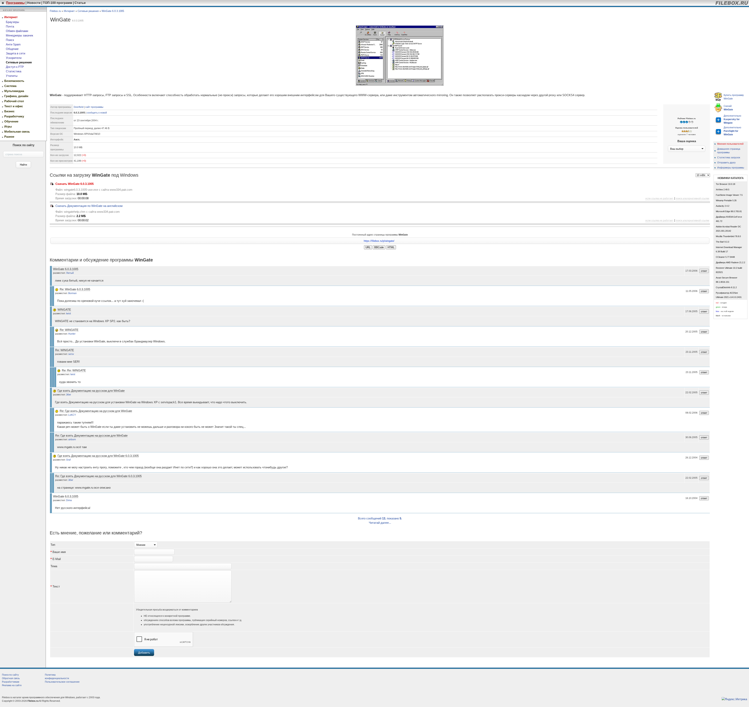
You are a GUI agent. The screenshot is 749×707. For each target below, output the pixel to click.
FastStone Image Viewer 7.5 (729, 195)
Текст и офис (13, 106)
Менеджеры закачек (19, 35)
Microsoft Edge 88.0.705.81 (729, 211)
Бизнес (9, 111)
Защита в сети (15, 53)
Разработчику (14, 116)
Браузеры (12, 22)
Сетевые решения (19, 62)
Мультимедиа (14, 91)
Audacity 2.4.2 (722, 206)
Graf (68, 459)
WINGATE (64, 309)
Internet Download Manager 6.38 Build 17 (729, 249)
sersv (71, 354)
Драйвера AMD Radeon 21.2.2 (730, 262)
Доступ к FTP (15, 66)
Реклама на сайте (12, 685)
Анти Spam (13, 44)
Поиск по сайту (23, 145)
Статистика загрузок (728, 157)
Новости (34, 2)
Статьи (80, 2)
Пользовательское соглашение (62, 681)
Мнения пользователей (730, 144)
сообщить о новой (97, 112)
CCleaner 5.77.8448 (725, 257)
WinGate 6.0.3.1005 (113, 11)
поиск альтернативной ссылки (692, 198)
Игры (8, 126)
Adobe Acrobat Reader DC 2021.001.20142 (728, 228)
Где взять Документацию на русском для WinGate (91, 390)
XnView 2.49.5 (722, 189)
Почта (10, 26)
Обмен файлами (17, 31)
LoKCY (72, 415)
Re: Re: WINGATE (74, 370)
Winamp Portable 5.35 (726, 200)
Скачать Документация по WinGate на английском (88, 205)
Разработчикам (10, 681)
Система (10, 86)
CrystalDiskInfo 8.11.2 (726, 287)
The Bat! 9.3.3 (722, 242)
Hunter (71, 333)
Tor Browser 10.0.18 (725, 184)
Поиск (10, 40)
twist (68, 313)
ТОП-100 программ (57, 2)
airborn (72, 439)
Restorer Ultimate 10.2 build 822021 (729, 270)
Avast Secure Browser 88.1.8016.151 (726, 279)
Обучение (11, 121)
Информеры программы (730, 167)
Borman (72, 293)
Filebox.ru (55, 11)
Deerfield (78, 107)
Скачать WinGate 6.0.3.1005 (74, 183)
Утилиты (12, 75)
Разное (9, 136)
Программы (15, 2)
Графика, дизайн (16, 96)
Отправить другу (726, 162)
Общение (12, 48)
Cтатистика (13, 71)
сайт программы (94, 107)
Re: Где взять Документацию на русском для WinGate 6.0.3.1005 (98, 476)
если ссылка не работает (659, 198)
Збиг (68, 394)
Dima (69, 500)
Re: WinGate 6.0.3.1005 (75, 289)
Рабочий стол (14, 101)
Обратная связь (11, 678)
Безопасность (14, 80)
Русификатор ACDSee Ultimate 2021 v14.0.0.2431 (729, 295)
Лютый (70, 273)
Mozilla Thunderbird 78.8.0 (728, 236)
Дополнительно (732, 119)
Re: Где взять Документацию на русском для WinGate (96, 411)
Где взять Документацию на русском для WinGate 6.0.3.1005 (98, 455)
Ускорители (13, 57)
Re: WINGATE (69, 329)
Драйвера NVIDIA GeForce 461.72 (729, 219)
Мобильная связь (17, 131)
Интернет (11, 17)
